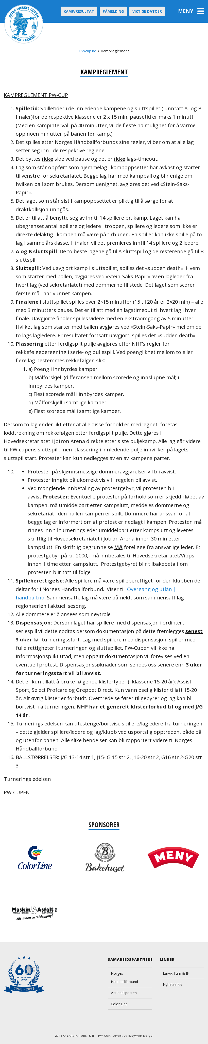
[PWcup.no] (24, 24)
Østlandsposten (124, 992)
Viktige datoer (147, 11)
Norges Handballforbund (124, 977)
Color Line (119, 1003)
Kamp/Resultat (79, 11)
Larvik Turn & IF (176, 973)
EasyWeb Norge (140, 1035)
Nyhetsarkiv (172, 984)
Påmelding (113, 11)
